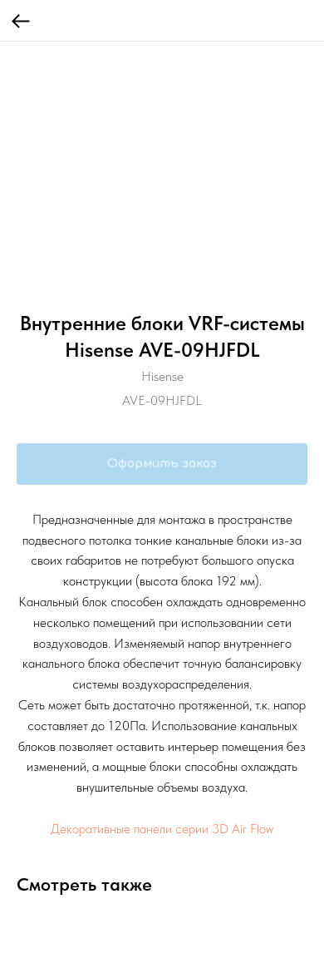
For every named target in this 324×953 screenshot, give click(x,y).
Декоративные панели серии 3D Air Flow (162, 829)
